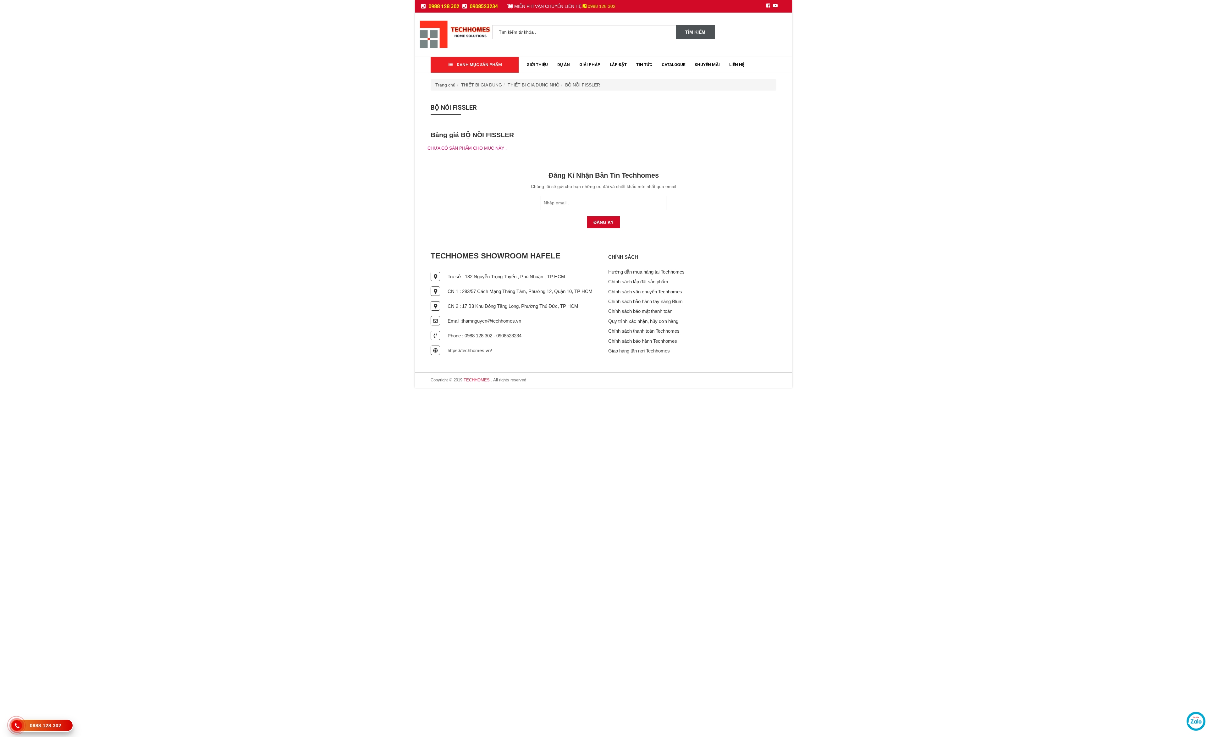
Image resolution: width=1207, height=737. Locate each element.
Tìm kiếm (695, 32)
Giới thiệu (537, 64)
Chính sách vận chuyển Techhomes (645, 291)
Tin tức (644, 64)
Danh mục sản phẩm (479, 64)
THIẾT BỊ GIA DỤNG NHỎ (533, 84)
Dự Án (563, 64)
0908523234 (483, 6)
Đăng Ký (603, 222)
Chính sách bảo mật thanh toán (640, 311)
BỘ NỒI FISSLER (582, 84)
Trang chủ (445, 84)
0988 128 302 (443, 6)
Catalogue (673, 64)
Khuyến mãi (707, 64)
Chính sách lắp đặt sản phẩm (638, 281)
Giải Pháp (589, 64)
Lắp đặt (618, 64)
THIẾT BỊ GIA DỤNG (481, 84)
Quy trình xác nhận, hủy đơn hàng (643, 321)
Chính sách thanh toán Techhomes (644, 331)
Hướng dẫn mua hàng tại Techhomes (646, 271)
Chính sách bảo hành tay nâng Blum (645, 301)
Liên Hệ (736, 64)
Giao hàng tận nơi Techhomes (639, 350)
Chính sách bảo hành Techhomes (642, 341)
